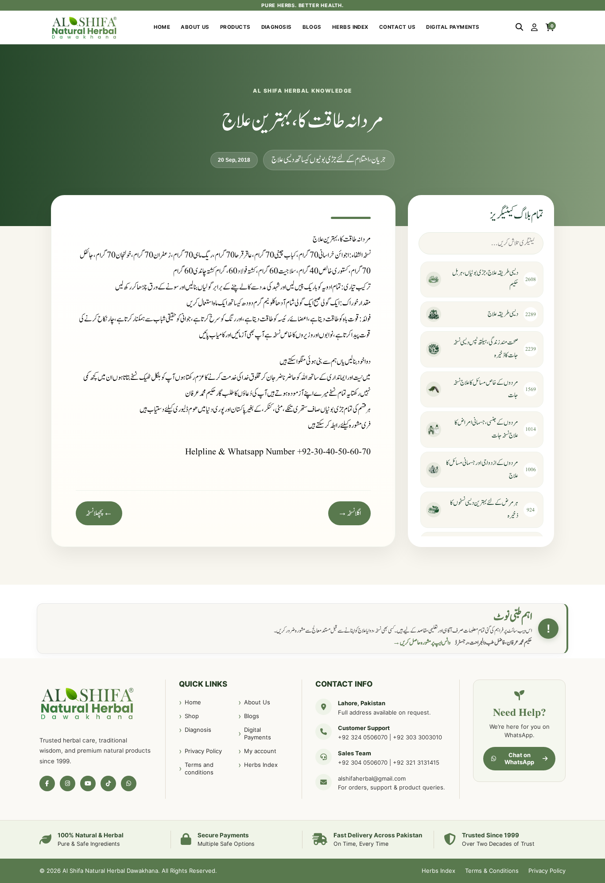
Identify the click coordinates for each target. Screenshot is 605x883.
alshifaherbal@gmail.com (372, 778)
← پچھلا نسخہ (98, 513)
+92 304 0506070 (363, 762)
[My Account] (534, 27)
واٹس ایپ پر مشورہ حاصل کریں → (421, 643)
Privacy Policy (203, 750)
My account (260, 750)
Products (235, 27)
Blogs (312, 27)
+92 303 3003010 (417, 737)
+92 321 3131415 (416, 762)
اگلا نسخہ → (349, 513)
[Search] (519, 27)
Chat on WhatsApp (519, 758)
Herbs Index (350, 27)
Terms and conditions (199, 768)
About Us (195, 27)
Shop (192, 715)
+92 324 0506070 (363, 737)
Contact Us (397, 27)
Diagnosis (276, 27)
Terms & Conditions (492, 870)
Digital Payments (452, 27)
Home (162, 27)
